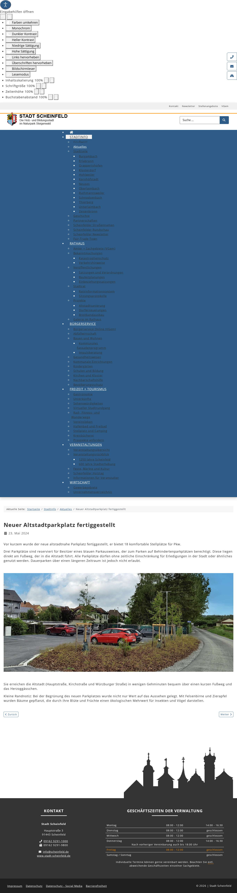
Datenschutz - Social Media (64, 886)
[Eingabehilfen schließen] (9, 16)
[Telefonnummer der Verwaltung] (232, 57)
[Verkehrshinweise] (232, 75)
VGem (225, 106)
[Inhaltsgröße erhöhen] (52, 80)
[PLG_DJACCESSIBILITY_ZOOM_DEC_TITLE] (46, 80)
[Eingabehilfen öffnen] (5, 4)
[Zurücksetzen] (3, 16)
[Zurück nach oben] (231, 875)
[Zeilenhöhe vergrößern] (42, 91)
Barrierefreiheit (96, 886)
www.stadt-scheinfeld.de (53, 855)
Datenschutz (34, 886)
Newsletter (188, 106)
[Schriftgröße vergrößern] (44, 86)
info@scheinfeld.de (56, 851)
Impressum (14, 886)
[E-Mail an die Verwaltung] (232, 66)
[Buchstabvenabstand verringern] (50, 97)
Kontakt (174, 106)
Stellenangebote (208, 106)
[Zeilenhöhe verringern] (36, 91)
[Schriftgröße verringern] (38, 86)
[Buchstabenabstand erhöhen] (56, 97)
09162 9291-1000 (56, 841)
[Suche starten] (224, 120)
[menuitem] (71, 132)
